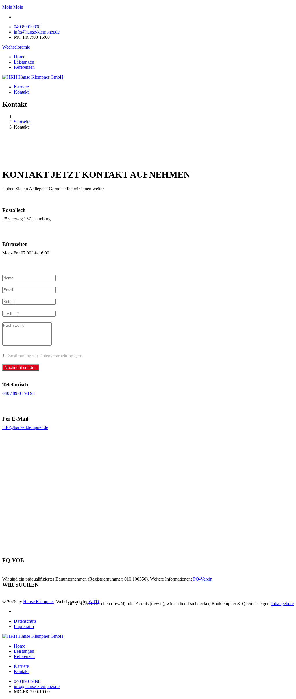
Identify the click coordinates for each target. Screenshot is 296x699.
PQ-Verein (202, 579)
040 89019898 (27, 26)
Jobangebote (282, 603)
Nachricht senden (21, 367)
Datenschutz (25, 621)
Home (19, 56)
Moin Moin (12, 7)
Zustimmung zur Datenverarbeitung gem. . (66, 355)
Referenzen (24, 67)
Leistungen (24, 62)
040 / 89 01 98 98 (18, 393)
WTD (93, 601)
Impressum (24, 626)
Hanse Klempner (38, 601)
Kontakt (21, 92)
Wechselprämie (16, 46)
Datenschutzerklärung (104, 355)
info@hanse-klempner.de (37, 31)
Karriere (21, 86)
